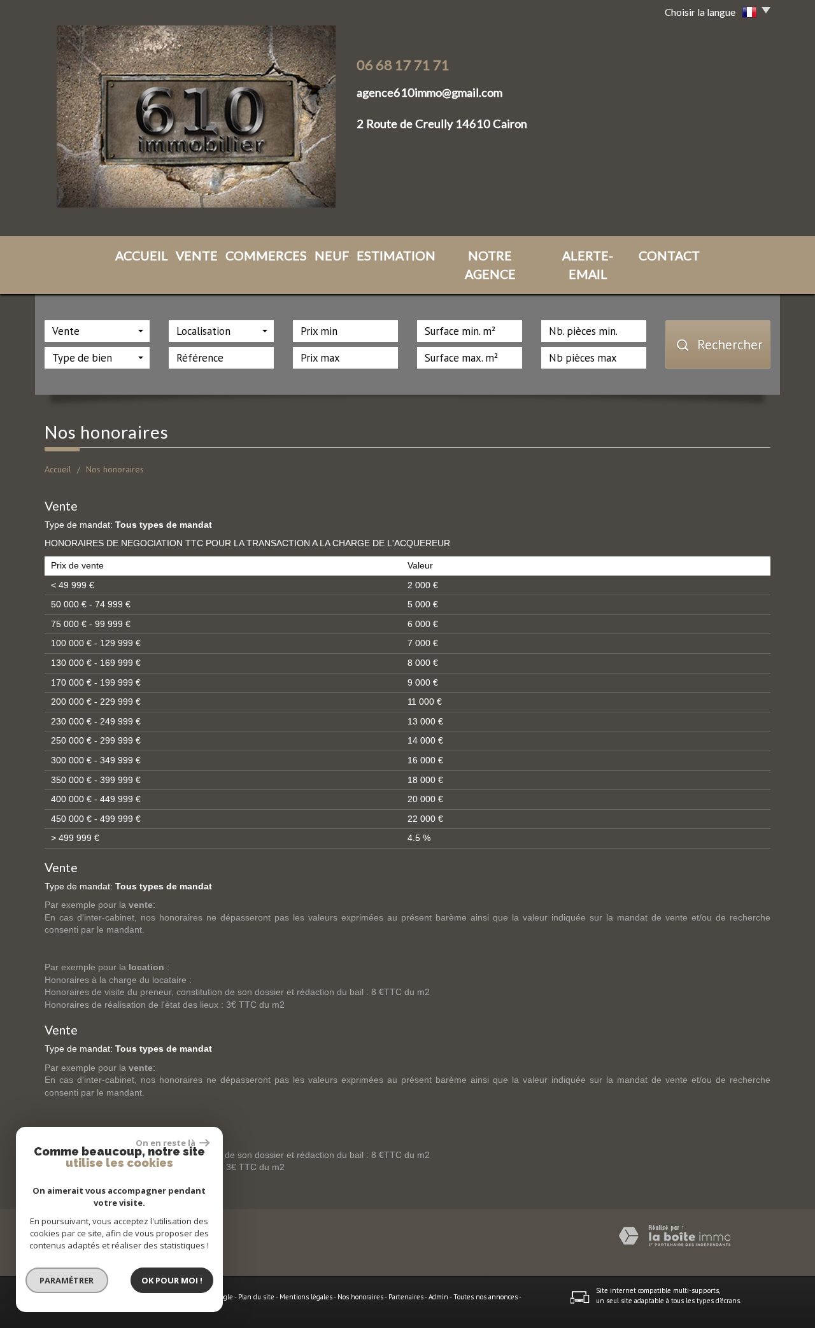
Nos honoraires (360, 1296)
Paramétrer (67, 1280)
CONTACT (669, 255)
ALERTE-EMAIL (587, 264)
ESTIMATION (396, 255)
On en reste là (166, 1142)
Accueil (58, 469)
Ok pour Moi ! (171, 1280)
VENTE (197, 255)
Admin (438, 1296)
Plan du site (256, 1296)
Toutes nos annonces (485, 1296)
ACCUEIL (141, 255)
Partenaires (405, 1296)
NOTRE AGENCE (490, 264)
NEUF (332, 255)
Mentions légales (306, 1296)
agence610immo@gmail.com (429, 92)
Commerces (266, 255)
